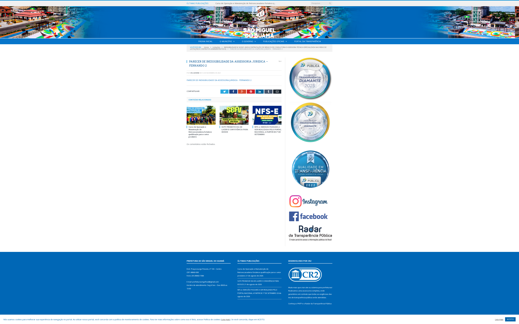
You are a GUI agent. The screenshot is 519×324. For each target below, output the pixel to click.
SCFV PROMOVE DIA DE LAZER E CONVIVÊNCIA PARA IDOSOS (243, 3)
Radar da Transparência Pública (318, 303)
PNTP (299, 303)
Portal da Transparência (307, 41)
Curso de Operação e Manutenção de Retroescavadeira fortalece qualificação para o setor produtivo (200, 132)
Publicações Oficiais (273, 41)
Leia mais (225, 319)
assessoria (307, 291)
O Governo (247, 41)
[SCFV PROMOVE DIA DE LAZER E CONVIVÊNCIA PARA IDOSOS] (234, 115)
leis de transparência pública (300, 297)
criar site (304, 287)
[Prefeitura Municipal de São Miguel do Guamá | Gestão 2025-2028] (259, 21)
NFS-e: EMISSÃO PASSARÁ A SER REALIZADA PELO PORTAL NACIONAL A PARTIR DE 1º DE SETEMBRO (267, 131)
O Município (226, 41)
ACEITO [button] (510, 319)
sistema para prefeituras (321, 287)
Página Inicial (205, 41)
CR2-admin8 (194, 73)
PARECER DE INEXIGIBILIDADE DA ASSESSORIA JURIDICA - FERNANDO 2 (219, 80)
